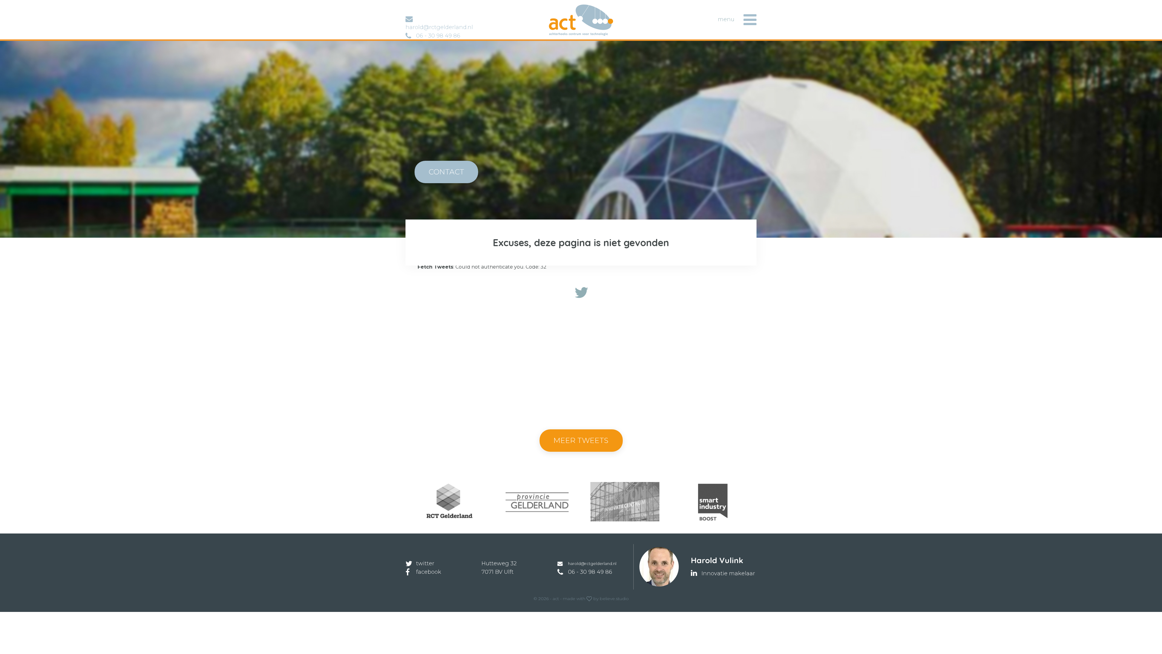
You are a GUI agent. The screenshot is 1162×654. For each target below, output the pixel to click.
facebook (428, 572)
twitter (425, 563)
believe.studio (614, 598)
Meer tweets (580, 440)
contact (446, 171)
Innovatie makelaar (728, 573)
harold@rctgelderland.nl (592, 563)
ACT (558, 7)
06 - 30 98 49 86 (438, 35)
